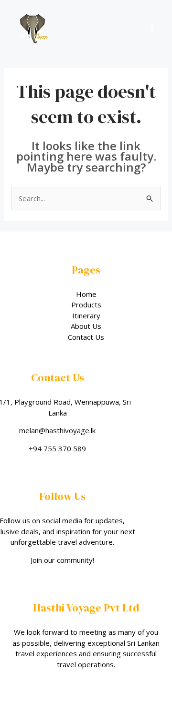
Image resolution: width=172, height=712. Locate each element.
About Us (86, 326)
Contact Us (86, 337)
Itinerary (86, 315)
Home (86, 294)
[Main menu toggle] (152, 29)
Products (86, 304)
